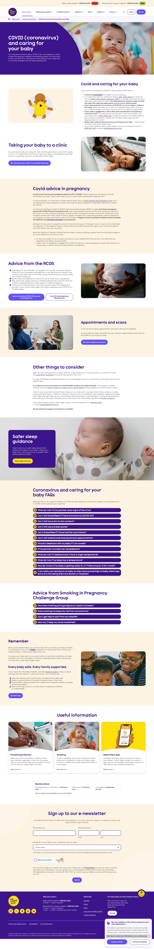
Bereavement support (43, 12)
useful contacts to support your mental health (65, 388)
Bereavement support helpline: (55, 906)
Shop (89, 12)
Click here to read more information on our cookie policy (127, 936)
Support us (78, 12)
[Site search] (124, 12)
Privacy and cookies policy (17, 924)
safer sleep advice (125, 97)
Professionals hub (63, 12)
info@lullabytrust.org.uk (112, 128)
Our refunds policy (46, 924)
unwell (98, 112)
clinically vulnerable (54, 220)
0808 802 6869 (84, 3)
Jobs (85, 908)
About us (112, 12)
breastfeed (97, 95)
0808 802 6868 (132, 3)
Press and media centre (93, 911)
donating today (51, 672)
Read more (14, 769)
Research (100, 12)
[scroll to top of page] (141, 893)
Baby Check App (105, 116)
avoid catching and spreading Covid (98, 201)
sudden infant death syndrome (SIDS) (105, 99)
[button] (31, 11)
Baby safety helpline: (51, 901)
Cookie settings (90, 915)
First (80, 837)
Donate (86, 901)
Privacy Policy (89, 868)
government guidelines (45, 375)
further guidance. (108, 398)
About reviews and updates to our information (53, 793)
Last (101, 837)
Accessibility (33, 924)
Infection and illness (29, 19)
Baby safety (26, 12)
